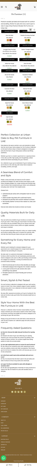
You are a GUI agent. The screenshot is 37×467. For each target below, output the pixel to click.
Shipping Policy (5, 439)
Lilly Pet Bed (9, 117)
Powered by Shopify (18, 461)
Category (3, 401)
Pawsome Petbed (28, 74)
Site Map (3, 447)
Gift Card (3, 406)
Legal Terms (4, 425)
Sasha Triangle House (28, 49)
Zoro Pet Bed (9, 35)
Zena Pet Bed (27, 63)
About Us (3, 420)
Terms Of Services (5, 442)
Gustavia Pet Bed (9, 89)
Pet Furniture (4, 409)
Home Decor (4, 411)
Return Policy (4, 430)
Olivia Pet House (9, 63)
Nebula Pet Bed (27, 89)
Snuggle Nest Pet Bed (9, 49)
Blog (2, 422)
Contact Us (4, 444)
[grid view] (30, 30)
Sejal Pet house (9, 103)
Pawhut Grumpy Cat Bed (28, 35)
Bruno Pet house (9, 74)
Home (2, 18)
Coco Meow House (27, 103)
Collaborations (5, 428)
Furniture (3, 403)
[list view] (34, 30)
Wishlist (3, 449)
